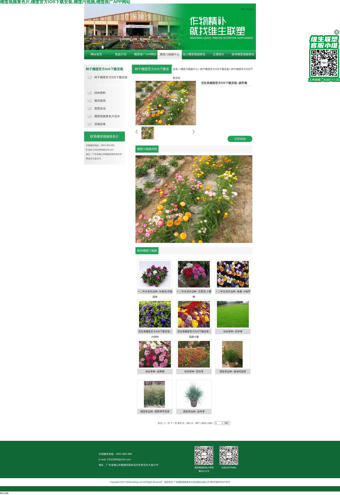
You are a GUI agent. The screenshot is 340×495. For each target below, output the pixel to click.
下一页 (174, 423)
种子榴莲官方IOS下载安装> (215, 69)
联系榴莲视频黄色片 (243, 56)
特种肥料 (100, 92)
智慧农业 (100, 108)
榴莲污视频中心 (170, 54)
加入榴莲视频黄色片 (194, 56)
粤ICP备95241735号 (220, 482)
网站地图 (4, 493)
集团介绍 (120, 54)
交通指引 (218, 54)
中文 (243, 9)
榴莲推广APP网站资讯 (145, 56)
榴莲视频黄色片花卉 (107, 116)
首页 (175, 69)
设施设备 (100, 124)
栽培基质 (100, 100)
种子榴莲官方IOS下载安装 (111, 77)
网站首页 (96, 54)
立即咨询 (240, 138)
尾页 (179, 423)
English (250, 9)
